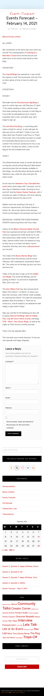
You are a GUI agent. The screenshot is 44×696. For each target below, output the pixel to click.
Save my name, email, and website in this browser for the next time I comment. (19, 425)
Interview (25, 620)
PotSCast (14, 29)
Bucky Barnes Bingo (24, 255)
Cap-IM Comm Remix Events (19, 318)
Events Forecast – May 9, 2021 (15, 589)
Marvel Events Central (11, 36)
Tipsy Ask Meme (8, 637)
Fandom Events (8, 613)
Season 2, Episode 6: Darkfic (13, 583)
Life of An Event (12, 629)
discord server (34, 246)
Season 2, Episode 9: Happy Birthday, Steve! (20, 566)
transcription (19, 638)
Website (8, 408)
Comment (9, 362)
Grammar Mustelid (25, 616)
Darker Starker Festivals (26, 192)
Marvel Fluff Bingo (17, 315)
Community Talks (19, 605)
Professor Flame (28, 629)
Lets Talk (30, 624)
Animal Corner (6, 604)
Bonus (14, 604)
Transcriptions (8, 514)
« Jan (5, 550)
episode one (34, 609)
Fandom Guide (21, 612)
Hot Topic (12, 620)
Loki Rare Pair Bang (14, 126)
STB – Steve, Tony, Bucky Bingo (15, 321)
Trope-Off (30, 636)
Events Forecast (22, 14)
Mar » (11, 550)
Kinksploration (9, 624)
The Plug (35, 633)
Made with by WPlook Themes (13, 692)
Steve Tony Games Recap (18, 633)
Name (8, 388)
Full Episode (7, 503)
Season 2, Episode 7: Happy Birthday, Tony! (19, 577)
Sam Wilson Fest (13, 289)
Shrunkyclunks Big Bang (27, 102)
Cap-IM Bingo (11, 74)
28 (39, 546)
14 (39, 537)
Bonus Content (8, 492)
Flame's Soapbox (33, 613)
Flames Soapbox (8, 616)
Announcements (8, 486)
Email (8, 398)
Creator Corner (21, 608)
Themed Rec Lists (9, 509)
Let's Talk (19, 625)
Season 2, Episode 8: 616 (12, 572)
